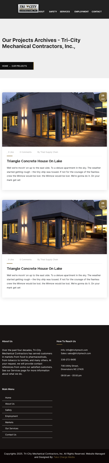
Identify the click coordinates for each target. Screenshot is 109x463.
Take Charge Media (64, 457)
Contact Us (10, 434)
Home (5, 66)
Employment (11, 416)
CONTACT (97, 11)
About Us (9, 403)
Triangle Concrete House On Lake (34, 161)
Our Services (11, 428)
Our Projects (19, 66)
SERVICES (65, 11)
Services (15, 370)
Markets (9, 422)
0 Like (11, 152)
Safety (8, 410)
